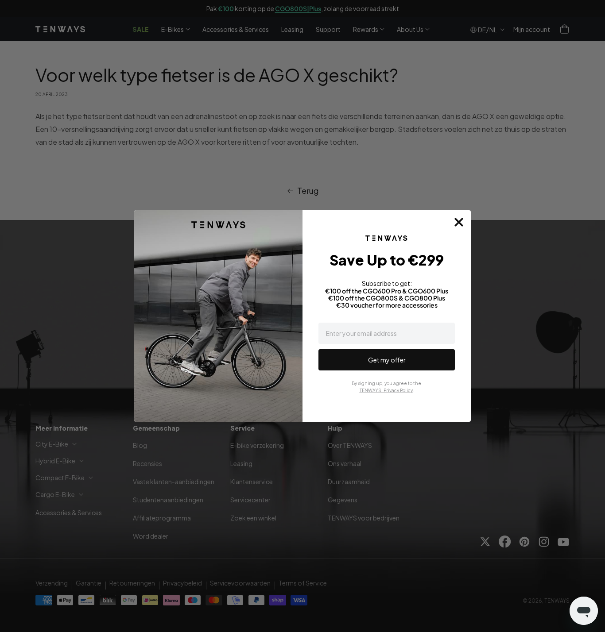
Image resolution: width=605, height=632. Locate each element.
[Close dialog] (458, 222)
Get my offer (387, 360)
